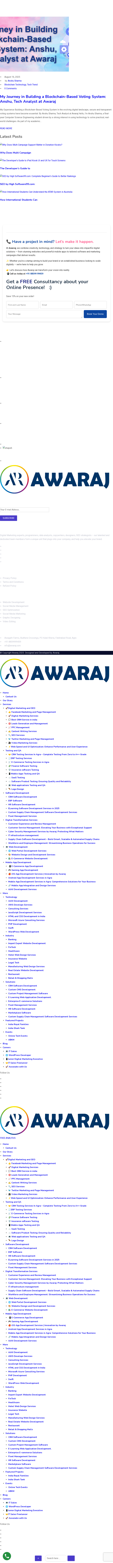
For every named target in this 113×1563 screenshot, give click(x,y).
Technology (11, 897)
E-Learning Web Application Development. (30, 997)
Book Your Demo (95, 314)
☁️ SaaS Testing (16, 777)
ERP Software (15, 800)
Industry (10, 935)
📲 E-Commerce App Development (25, 866)
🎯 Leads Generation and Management (28, 723)
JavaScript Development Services (25, 912)
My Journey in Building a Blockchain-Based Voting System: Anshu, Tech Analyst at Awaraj (53, 99)
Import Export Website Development (27, 943)
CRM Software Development (22, 796)
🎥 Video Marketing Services (22, 742)
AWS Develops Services (20, 904)
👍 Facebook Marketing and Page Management (32, 712)
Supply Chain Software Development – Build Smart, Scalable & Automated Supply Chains (53, 839)
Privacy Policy (10, 578)
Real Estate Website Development (26, 970)
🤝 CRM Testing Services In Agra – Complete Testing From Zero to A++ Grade (47, 754)
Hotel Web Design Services (22, 955)
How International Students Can (18, 199)
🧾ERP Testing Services (20, 758)
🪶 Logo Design (16, 789)
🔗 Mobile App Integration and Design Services (32, 885)
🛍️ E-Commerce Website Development (28, 858)
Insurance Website (17, 958)
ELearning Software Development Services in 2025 (33, 808)
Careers (7, 1047)
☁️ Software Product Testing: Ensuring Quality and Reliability (39, 781)
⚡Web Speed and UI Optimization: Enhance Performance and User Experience (48, 746)
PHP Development (17, 924)
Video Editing (9, 621)
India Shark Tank (16, 1028)
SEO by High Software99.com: (17, 184)
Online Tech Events (18, 1036)
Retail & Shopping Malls (20, 978)
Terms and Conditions (13, 582)
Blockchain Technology (15, 84)
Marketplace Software (19, 1012)
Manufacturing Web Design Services (26, 966)
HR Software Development (21, 804)
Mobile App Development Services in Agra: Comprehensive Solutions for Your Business (52, 881)
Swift (11, 928)
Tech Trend (32, 84)
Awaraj (56, 652)
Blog (5, 1043)
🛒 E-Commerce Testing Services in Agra (28, 762)
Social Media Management (15, 606)
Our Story (8, 700)
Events (9, 1032)
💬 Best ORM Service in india (22, 719)
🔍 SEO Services (16, 735)
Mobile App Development (18, 862)
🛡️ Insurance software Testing (23, 769)
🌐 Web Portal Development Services (27, 850)
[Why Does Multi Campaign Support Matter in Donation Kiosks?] (31, 144)
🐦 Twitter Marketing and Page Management (31, 739)
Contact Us (11, 696)
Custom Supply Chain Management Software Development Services (42, 812)
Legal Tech (13, 962)
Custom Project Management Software (28, 993)
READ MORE (6, 128)
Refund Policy (9, 586)
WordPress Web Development (23, 931)
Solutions (10, 982)
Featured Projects (15, 1020)
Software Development (17, 793)
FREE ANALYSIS (8, 1138)
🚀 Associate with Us (16, 1066)
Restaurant (14, 974)
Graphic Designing (11, 617)
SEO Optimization (11, 610)
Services (7, 704)
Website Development (13, 602)
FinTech (12, 947)
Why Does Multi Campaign (15, 152)
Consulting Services (18, 908)
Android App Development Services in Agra (30, 877)
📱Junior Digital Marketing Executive (24, 1059)
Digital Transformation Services (21, 820)
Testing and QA (13, 750)
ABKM (11, 1039)
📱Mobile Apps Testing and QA (24, 773)
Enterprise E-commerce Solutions (25, 1001)
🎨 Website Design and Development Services (31, 854)
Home (6, 692)
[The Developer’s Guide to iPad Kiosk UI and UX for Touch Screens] (32, 160)
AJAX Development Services (22, 889)
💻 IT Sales (11, 1051)
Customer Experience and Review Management (32, 823)
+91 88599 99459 (34, 273)
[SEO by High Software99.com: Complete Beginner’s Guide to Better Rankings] (38, 176)
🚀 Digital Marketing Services (23, 716)
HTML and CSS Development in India (26, 916)
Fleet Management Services (22, 816)
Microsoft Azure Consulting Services (26, 920)
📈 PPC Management (19, 727)
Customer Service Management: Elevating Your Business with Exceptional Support (50, 827)
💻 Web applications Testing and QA (26, 785)
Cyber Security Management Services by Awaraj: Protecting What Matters (46, 831)
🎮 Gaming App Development (23, 870)
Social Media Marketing (14, 613)
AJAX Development (18, 901)
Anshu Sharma (14, 80)
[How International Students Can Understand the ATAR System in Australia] (36, 192)
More (5, 893)
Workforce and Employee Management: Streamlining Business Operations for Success (51, 843)
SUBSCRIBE (8, 518)
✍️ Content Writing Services (22, 731)
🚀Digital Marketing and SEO (20, 708)
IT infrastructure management (23, 835)
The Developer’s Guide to (15, 168)
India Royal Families (18, 1024)
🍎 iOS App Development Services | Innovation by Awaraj (37, 874)
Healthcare (14, 951)
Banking (12, 939)
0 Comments (10, 88)
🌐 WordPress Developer (18, 1055)
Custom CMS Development (22, 989)
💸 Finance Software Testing (22, 766)
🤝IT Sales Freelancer (17, 1063)
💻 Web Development (17, 847)
